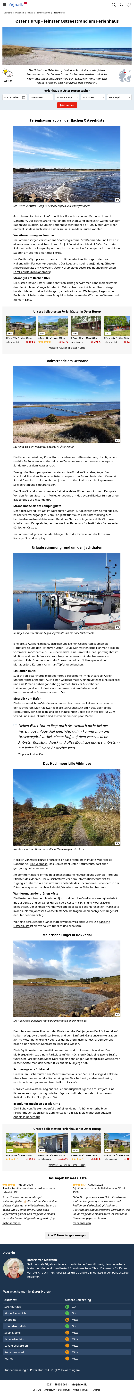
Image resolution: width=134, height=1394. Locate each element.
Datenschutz (64, 1389)
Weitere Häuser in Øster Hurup (67, 347)
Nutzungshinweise (81, 1389)
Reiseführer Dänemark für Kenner (106, 1268)
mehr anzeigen (11, 1223)
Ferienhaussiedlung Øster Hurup (39, 457)
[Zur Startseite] (18, 4)
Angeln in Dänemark (26, 1117)
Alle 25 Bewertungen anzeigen (67, 1235)
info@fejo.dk (79, 1384)
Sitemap (96, 1389)
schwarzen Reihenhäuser (87, 703)
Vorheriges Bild (17, 164)
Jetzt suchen (67, 105)
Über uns (37, 1389)
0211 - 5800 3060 (57, 1384)
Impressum (49, 1389)
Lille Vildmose (38, 864)
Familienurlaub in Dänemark (31, 272)
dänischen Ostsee (24, 527)
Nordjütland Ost (47, 1097)
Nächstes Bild (116, 164)
